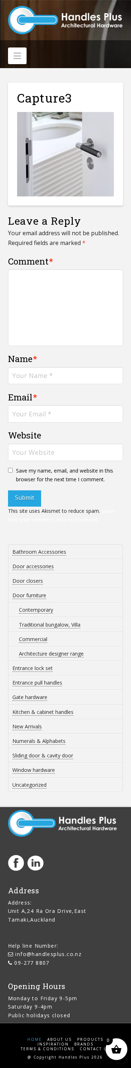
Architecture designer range (51, 653)
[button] (17, 55)
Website (24, 435)
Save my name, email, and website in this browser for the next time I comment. (64, 475)
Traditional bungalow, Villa (49, 624)
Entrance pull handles (37, 682)
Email (22, 397)
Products (90, 1039)
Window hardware (33, 769)
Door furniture (29, 595)
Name (22, 359)
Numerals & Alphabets (39, 740)
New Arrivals (27, 726)
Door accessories (33, 566)
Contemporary (36, 609)
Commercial (33, 639)
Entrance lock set (32, 668)
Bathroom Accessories (39, 551)
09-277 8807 (31, 962)
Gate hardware (29, 697)
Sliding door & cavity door (42, 755)
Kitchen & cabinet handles (43, 711)
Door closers (27, 580)
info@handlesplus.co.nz (48, 954)
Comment (30, 261)
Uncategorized (29, 784)
